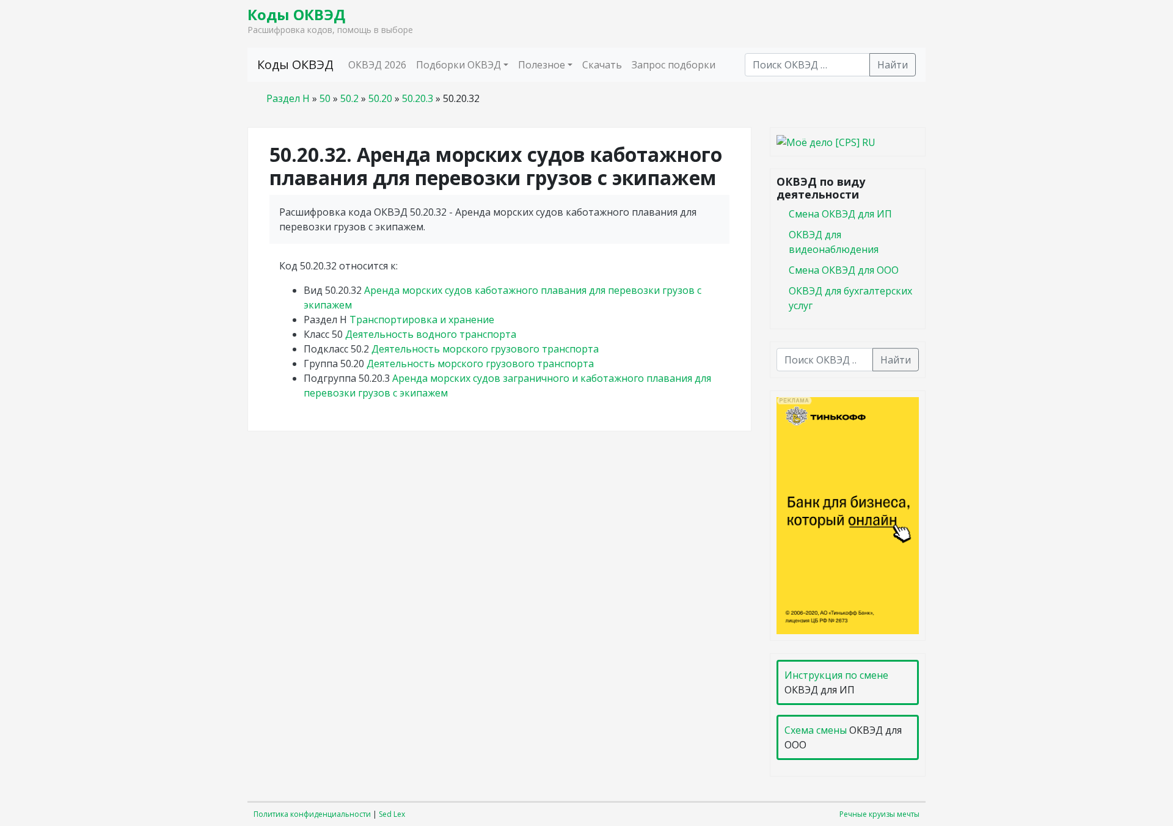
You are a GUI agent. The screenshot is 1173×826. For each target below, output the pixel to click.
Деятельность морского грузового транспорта (485, 349)
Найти (892, 64)
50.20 (380, 98)
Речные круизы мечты (879, 814)
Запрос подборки (673, 64)
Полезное (541, 64)
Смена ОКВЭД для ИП (840, 213)
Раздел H (288, 98)
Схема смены (815, 730)
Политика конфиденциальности (312, 814)
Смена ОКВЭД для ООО (844, 269)
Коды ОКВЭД (296, 14)
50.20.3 (417, 98)
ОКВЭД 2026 (377, 64)
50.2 (349, 98)
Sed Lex (392, 814)
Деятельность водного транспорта (430, 334)
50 (325, 98)
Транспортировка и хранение (421, 319)
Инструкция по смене (836, 675)
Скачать (602, 64)
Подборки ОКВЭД (458, 64)
